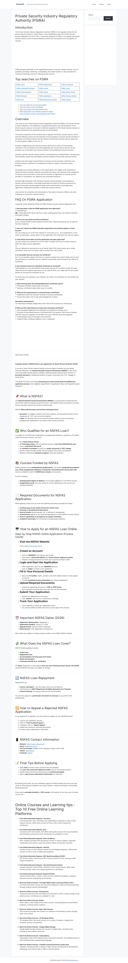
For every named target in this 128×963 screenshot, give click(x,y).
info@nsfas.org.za (31, 746)
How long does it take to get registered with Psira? (37, 114)
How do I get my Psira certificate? (31, 107)
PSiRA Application (45, 96)
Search (90, 15)
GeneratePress (73, 960)
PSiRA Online (43, 88)
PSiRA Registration (45, 84)
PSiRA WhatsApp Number (48, 99)
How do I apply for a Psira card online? (33, 105)
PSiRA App (20, 99)
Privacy (101, 4)
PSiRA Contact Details (69, 96)
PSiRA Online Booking (23, 92)
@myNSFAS (30, 751)
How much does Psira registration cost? (34, 109)
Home (94, 4)
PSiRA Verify (20, 84)
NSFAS (30, 753)
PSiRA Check (43, 92)
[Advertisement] (47, 56)
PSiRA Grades (66, 99)
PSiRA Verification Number (25, 88)
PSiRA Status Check (68, 92)
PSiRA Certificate (67, 84)
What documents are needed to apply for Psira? (36, 111)
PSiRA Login (65, 88)
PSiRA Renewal (21, 96)
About (109, 4)
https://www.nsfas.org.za (33, 546)
